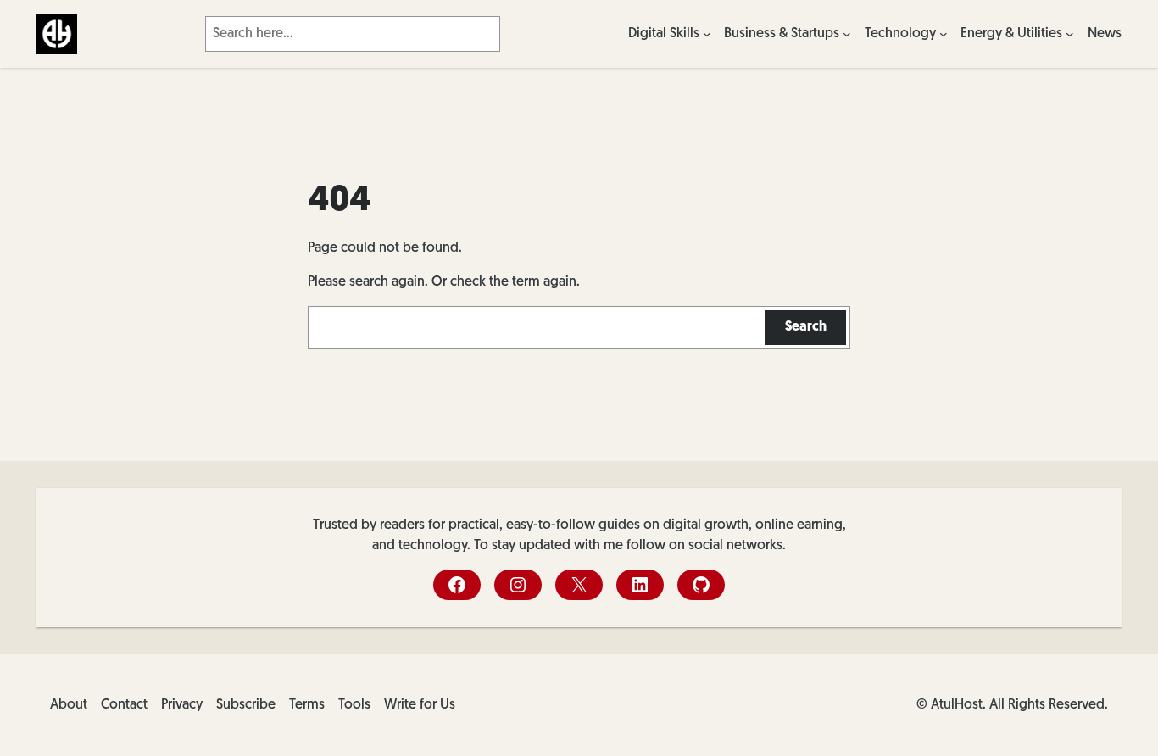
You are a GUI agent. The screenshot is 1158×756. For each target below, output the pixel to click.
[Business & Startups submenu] (847, 34)
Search (806, 327)
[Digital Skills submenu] (707, 34)
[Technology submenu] (943, 34)
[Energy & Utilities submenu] (1070, 34)
